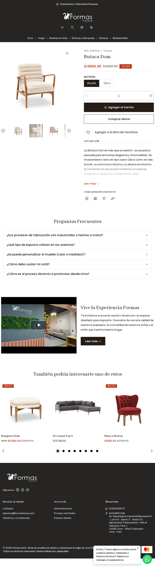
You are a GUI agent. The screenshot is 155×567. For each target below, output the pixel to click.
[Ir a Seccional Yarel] (77, 407)
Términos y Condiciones (16, 518)
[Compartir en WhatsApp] (95, 199)
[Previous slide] (4, 131)
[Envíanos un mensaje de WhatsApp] (147, 559)
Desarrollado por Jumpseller (52, 551)
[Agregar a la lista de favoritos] (46, 403)
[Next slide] (68, 131)
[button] (58, 451)
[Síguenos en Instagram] (17, 490)
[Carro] (91, 27)
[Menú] (62, 27)
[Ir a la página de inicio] (77, 17)
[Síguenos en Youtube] (27, 490)
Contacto (8, 508)
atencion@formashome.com (18, 513)
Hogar (41, 38)
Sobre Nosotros (63, 508)
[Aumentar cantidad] (151, 95)
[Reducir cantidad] (87, 95)
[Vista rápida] (46, 411)
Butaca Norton (113, 436)
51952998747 (117, 508)
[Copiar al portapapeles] (113, 199)
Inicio (30, 38)
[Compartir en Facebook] (87, 199)
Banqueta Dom (10, 436)
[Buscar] (72, 27)
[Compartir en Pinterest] (104, 199)
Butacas (103, 38)
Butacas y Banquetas (83, 38)
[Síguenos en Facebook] (22, 490)
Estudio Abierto (62, 518)
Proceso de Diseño (64, 513)
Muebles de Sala (58, 38)
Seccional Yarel (63, 436)
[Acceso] (81, 27)
